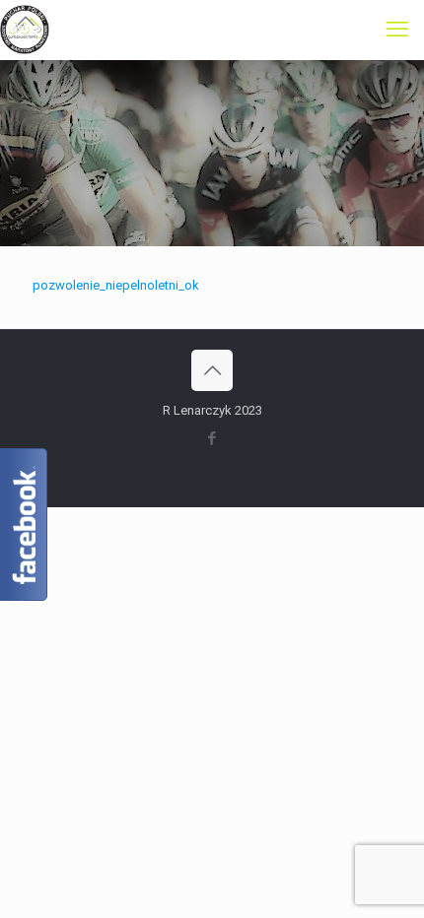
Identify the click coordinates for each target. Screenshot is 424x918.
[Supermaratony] (24, 29)
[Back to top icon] (212, 370)
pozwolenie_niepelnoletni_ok (116, 285)
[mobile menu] (397, 29)
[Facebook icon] (212, 438)
